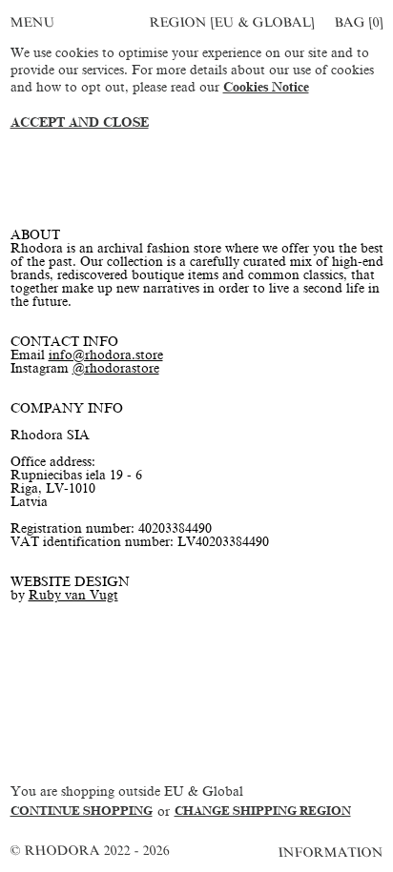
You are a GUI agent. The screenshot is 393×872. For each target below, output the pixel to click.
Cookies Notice (266, 87)
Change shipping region (263, 811)
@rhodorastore (115, 368)
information (331, 852)
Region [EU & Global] (232, 22)
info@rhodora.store (106, 355)
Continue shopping (81, 811)
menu (32, 22)
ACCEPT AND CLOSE (79, 122)
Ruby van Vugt (73, 595)
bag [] (358, 22)
